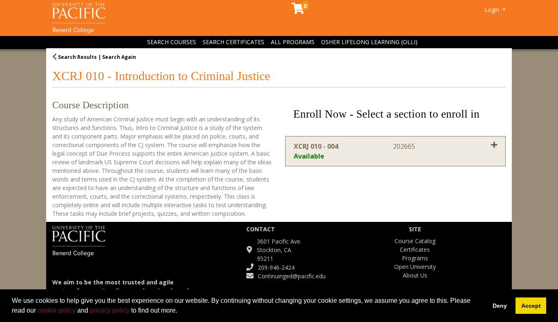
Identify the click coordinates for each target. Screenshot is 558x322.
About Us (415, 275)
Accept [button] (531, 305)
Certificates (415, 249)
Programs (415, 258)
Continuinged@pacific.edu (292, 276)
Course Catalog (415, 241)
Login (492, 9)
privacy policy (109, 310)
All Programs (293, 42)
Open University (415, 267)
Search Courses (171, 42)
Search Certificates (233, 42)
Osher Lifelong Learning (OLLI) (369, 42)
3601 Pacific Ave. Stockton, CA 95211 (279, 249)
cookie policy (57, 310)
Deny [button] (500, 305)
